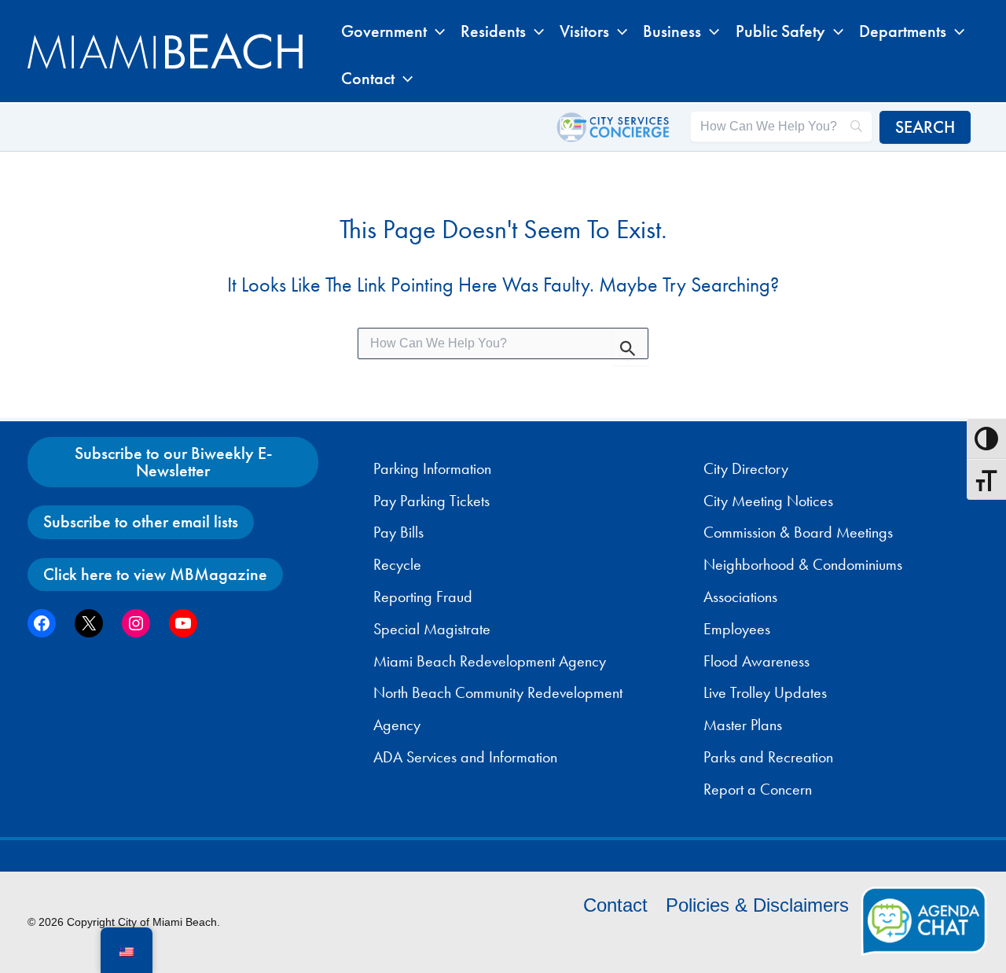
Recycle (397, 564)
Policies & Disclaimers (757, 905)
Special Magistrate (431, 628)
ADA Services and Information (465, 756)
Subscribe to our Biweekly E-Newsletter (173, 461)
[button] (436, 31)
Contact (615, 905)
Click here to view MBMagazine (155, 574)
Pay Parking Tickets (431, 500)
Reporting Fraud (422, 596)
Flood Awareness (756, 661)
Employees (736, 628)
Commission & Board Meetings (798, 532)
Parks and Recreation (768, 756)
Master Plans (742, 724)
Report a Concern (757, 789)
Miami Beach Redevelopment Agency (489, 661)
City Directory (745, 468)
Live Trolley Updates (765, 692)
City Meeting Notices (768, 500)
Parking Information (432, 468)
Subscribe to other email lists (140, 521)
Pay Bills (398, 532)
